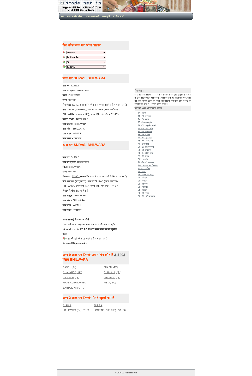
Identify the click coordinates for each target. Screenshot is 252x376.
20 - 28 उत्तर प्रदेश (145, 128)
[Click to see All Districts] (64, 57)
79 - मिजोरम (142, 184)
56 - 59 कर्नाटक (144, 150)
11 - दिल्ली (142, 113)
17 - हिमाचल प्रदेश (145, 122)
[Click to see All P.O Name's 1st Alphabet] (64, 62)
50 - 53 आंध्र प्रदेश (146, 147)
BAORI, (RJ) (69, 267)
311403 (76, 104)
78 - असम (142, 171)
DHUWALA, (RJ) (112, 272)
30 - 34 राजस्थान (145, 131)
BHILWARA (74, 95)
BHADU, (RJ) (111, 267)
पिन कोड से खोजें (92, 16)
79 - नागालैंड (143, 187)
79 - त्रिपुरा (142, 190)
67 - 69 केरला (143, 156)
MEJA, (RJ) (110, 282)
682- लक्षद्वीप (143, 159)
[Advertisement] (126, 29)
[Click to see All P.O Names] (64, 67)
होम (62, 16)
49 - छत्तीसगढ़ (143, 144)
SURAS (75, 85)
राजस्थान (72, 100)
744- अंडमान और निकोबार (148, 165)
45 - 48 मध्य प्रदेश (145, 141)
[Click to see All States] (64, 52)
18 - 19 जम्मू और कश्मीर (147, 125)
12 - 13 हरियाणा (144, 116)
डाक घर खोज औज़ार (74, 16)
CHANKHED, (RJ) (72, 272)
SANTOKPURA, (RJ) (74, 287)
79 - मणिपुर (142, 178)
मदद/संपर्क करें (118, 16)
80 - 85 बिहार (143, 193)
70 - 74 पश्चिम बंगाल (146, 162)
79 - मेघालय (142, 181)
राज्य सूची (106, 16)
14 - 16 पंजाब (143, 119)
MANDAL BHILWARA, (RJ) (77, 282)
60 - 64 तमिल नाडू (145, 153)
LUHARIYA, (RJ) (112, 277)
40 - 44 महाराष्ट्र (145, 138)
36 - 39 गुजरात (144, 134)
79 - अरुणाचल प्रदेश (146, 174)
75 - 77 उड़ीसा (144, 168)
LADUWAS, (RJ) (71, 277)
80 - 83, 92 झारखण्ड (146, 196)
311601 (76, 176)
